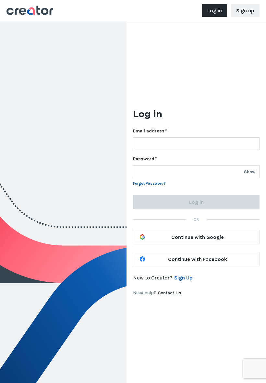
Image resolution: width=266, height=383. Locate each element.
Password (143, 159)
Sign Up (183, 278)
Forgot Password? (149, 183)
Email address (148, 131)
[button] (250, 171)
